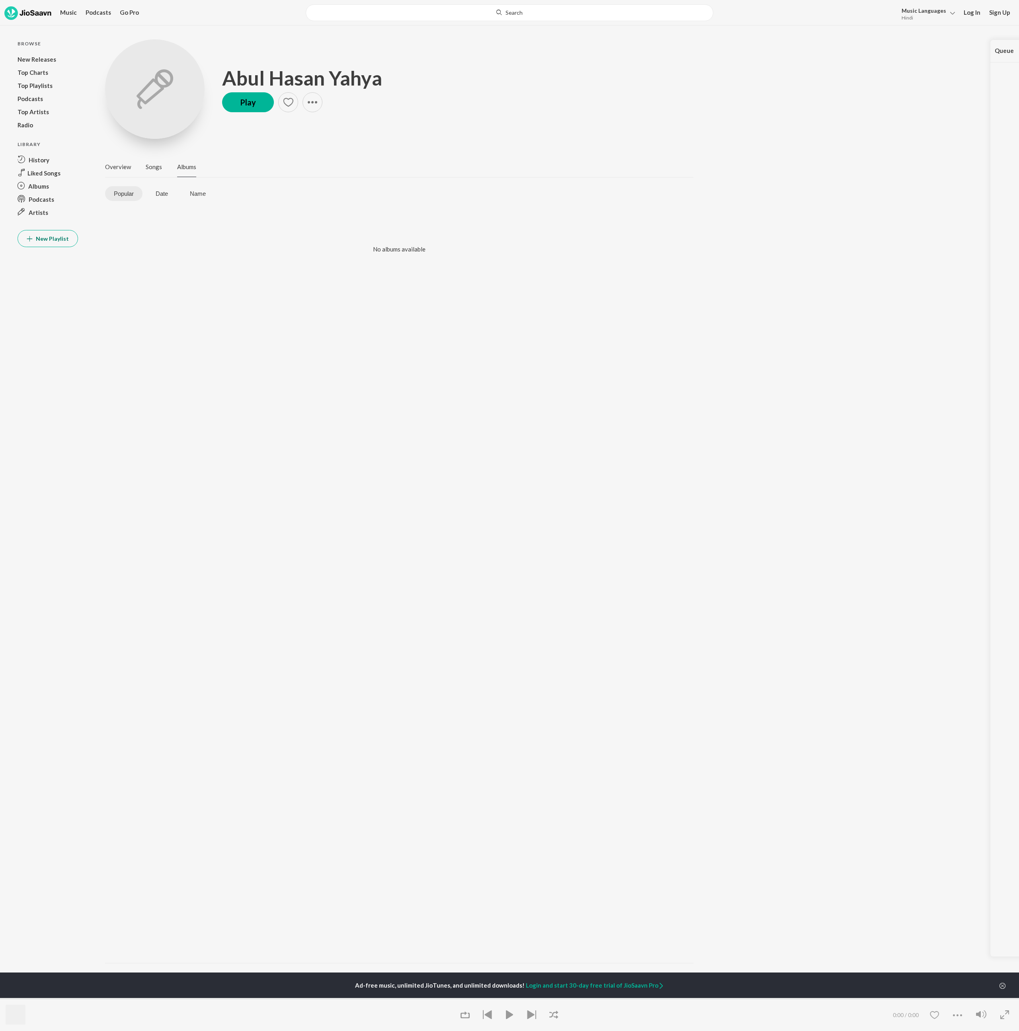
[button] (926, 13)
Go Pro (129, 12)
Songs (154, 166)
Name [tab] (198, 193)
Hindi (907, 17)
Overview (118, 166)
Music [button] (68, 12)
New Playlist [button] (52, 238)
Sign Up (999, 12)
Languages (924, 10)
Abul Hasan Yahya (302, 78)
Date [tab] (162, 193)
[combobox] (509, 13)
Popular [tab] (124, 193)
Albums (186, 166)
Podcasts (98, 12)
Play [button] (248, 102)
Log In (972, 12)
